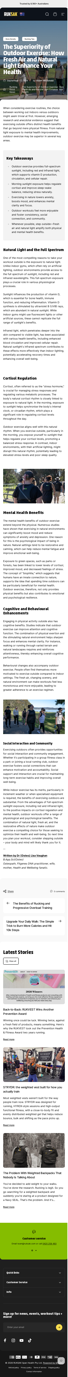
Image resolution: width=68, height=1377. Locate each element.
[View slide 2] (36, 1250)
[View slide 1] (32, 1250)
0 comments (59, 891)
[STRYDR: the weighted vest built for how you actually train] (34, 1064)
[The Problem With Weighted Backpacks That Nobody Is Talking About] (34, 1150)
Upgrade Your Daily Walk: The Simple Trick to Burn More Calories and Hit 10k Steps (30, 926)
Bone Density (11, 39)
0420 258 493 (49, 1243)
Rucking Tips (29, 39)
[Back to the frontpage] (4, 89)
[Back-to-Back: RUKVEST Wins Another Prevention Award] (34, 987)
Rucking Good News (13, 89)
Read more (8, 1039)
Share (11, 891)
